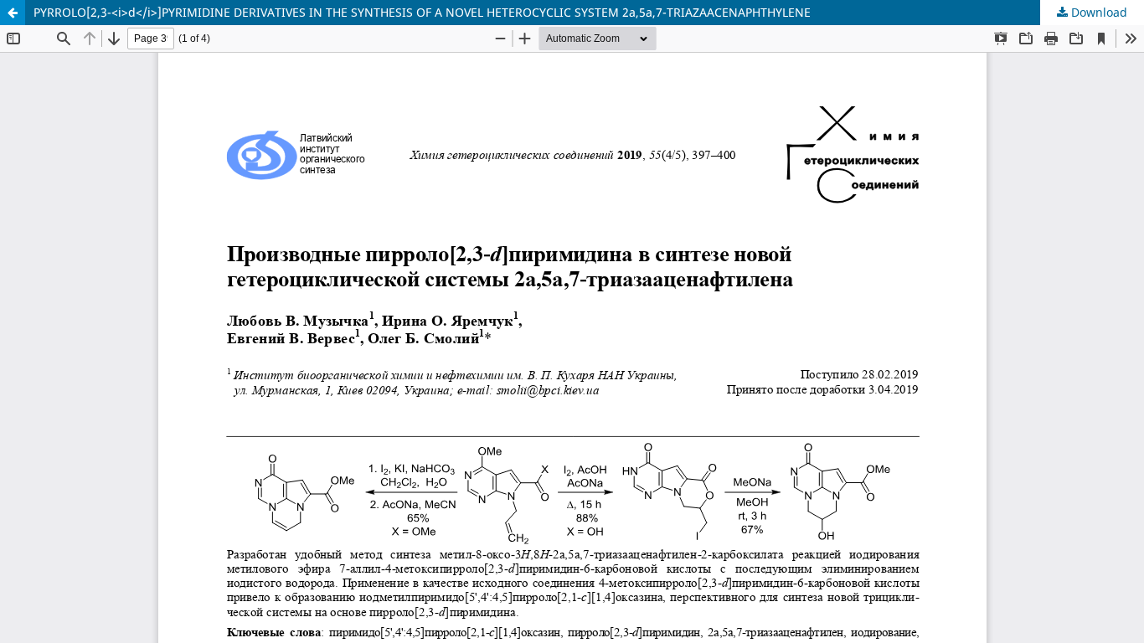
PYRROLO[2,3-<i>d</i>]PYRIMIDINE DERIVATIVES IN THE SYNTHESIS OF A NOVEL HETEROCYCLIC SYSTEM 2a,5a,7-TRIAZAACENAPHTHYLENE (422, 12)
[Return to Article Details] (12, 12)
